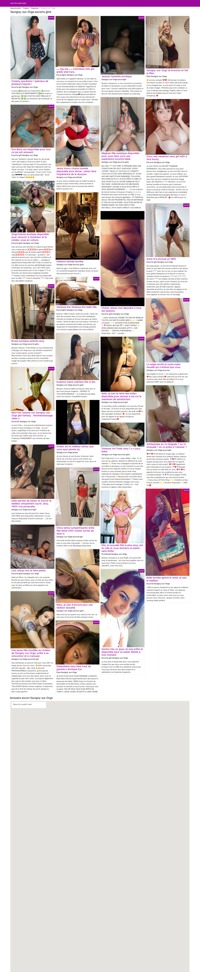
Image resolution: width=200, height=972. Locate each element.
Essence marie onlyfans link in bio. (76, 381)
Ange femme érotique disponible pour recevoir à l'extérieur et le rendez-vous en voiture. (30, 237)
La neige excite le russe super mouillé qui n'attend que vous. (164, 366)
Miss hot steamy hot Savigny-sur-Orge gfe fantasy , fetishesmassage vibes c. (32, 415)
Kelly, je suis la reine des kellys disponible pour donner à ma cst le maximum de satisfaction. (121, 396)
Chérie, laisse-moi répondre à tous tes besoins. (121, 309)
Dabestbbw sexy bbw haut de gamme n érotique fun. (73, 668)
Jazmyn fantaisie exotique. (117, 76)
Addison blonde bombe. (70, 261)
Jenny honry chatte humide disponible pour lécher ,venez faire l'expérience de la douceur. (76, 171)
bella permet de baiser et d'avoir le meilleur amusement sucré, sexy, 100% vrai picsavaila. (31, 503)
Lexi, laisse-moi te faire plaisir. (28, 570)
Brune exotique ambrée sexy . (28, 340)
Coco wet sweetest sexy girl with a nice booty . (167, 158)
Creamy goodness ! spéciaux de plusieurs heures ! (29, 82)
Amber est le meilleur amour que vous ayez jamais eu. (75, 448)
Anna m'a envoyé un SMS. (161, 258)
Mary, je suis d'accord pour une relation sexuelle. (74, 606)
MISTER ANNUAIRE (18, 3)
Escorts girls (15, 8)
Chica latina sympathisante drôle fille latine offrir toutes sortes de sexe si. (75, 530)
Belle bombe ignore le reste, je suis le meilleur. (167, 579)
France (26, 8)
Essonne (34, 8)
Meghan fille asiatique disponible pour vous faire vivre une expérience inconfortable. (120, 156)
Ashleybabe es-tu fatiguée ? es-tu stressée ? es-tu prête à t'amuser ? (167, 445)
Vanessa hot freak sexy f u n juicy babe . (121, 450)
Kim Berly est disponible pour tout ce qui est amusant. (31, 151)
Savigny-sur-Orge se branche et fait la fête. (167, 72)
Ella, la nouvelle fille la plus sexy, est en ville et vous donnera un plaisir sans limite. (122, 548)
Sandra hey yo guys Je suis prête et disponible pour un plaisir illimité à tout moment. (122, 652)
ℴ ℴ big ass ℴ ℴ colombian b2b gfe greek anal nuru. (75, 70)
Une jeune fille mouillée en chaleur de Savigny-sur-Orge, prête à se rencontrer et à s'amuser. (30, 653)
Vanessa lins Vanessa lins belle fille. (76, 307)
